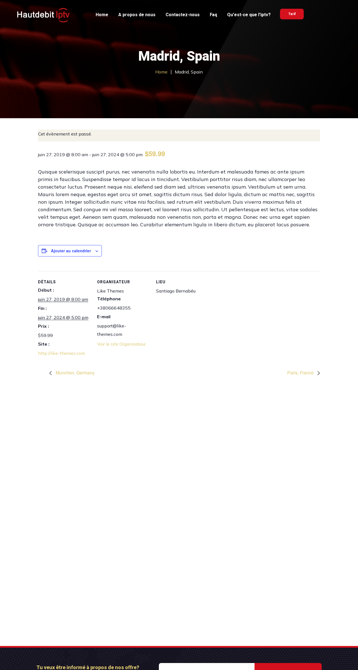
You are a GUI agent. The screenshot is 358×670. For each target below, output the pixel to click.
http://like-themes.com (61, 353)
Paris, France (301, 372)
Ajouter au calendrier (71, 250)
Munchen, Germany (75, 372)
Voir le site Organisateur (121, 344)
